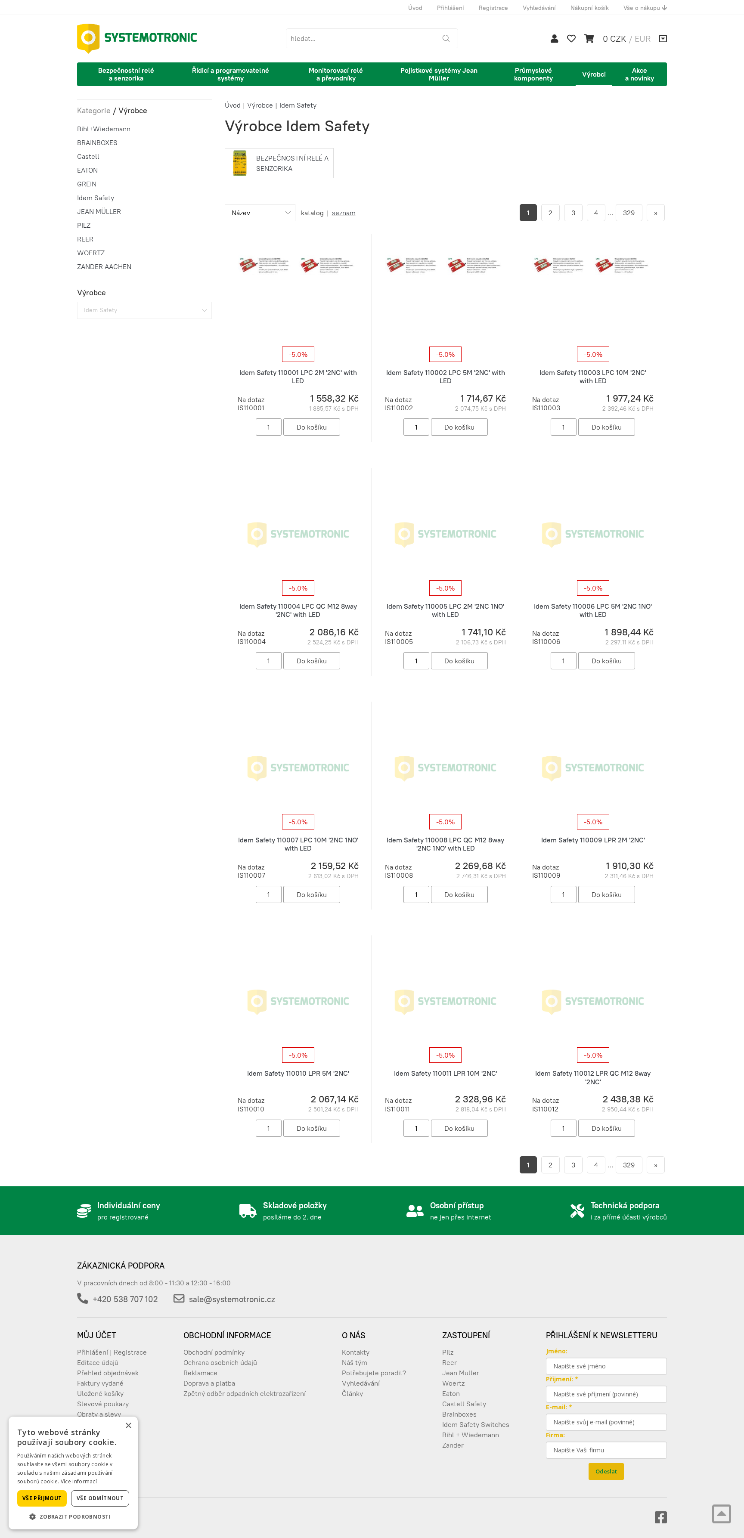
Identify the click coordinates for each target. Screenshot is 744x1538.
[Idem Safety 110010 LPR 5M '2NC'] (298, 1001)
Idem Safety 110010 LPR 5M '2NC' (298, 1073)
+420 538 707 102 (125, 1299)
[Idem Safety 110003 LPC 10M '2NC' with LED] (592, 300)
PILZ (83, 225)
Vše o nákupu (642, 8)
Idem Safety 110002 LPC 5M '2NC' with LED (445, 376)
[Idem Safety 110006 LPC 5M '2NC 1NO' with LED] (592, 534)
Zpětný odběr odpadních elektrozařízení (244, 1393)
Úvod (415, 8)
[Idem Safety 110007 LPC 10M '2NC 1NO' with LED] (298, 768)
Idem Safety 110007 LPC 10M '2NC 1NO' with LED (298, 844)
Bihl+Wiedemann (103, 128)
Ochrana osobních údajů (220, 1362)
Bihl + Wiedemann (470, 1434)
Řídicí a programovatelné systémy (230, 74)
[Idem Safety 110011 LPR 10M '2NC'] (445, 1001)
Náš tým (354, 1362)
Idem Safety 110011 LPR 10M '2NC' (445, 1073)
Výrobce (260, 105)
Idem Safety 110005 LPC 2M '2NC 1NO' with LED (445, 610)
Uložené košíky (100, 1393)
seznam (344, 212)
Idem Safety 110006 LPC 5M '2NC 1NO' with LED (593, 610)
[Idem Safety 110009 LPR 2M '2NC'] (592, 768)
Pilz (447, 1352)
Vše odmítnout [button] (100, 1498)
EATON (87, 170)
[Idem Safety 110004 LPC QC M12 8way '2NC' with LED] (298, 534)
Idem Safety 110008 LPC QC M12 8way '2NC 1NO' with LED (445, 844)
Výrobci (594, 74)
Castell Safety (464, 1403)
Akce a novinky (639, 74)
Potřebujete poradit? (374, 1372)
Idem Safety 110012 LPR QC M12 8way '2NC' (593, 1077)
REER (85, 239)
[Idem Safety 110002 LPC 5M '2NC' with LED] (445, 300)
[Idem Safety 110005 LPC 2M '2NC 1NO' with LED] (445, 534)
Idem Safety (95, 197)
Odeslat (606, 1471)
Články (352, 1393)
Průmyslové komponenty (533, 74)
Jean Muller (460, 1372)
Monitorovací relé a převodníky (336, 74)
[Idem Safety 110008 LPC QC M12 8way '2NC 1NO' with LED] (445, 768)
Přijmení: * (562, 1379)
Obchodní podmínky (214, 1352)
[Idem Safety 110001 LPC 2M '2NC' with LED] (298, 300)
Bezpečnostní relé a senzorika (126, 74)
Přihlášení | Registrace (112, 1352)
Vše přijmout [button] (42, 1498)
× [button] (128, 1426)
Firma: (555, 1435)
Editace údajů (97, 1362)
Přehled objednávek (108, 1372)
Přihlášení (450, 8)
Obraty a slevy (99, 1414)
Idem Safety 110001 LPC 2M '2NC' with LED (298, 376)
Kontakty (355, 1352)
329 (629, 212)
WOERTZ (91, 252)
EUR (643, 38)
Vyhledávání (539, 8)
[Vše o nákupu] (663, 38)
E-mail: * (559, 1407)
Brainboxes (459, 1414)
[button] (73, 1516)
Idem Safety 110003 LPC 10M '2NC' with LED (592, 376)
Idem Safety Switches (475, 1424)
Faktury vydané (100, 1383)
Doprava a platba (209, 1383)
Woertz (453, 1383)
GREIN (86, 183)
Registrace (493, 8)
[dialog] (73, 1473)
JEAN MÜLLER (99, 211)
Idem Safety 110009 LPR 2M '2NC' (593, 840)
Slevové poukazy (103, 1403)
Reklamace (200, 1372)
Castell (88, 156)
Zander (453, 1445)
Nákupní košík (589, 8)
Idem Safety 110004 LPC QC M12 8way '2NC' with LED (298, 610)
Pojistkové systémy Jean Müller (438, 74)
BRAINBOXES (97, 142)
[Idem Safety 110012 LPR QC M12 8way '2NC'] (592, 1001)
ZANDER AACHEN (104, 266)
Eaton (451, 1393)
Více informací (79, 1481)
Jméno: (556, 1351)
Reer (449, 1362)
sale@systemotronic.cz (232, 1299)
